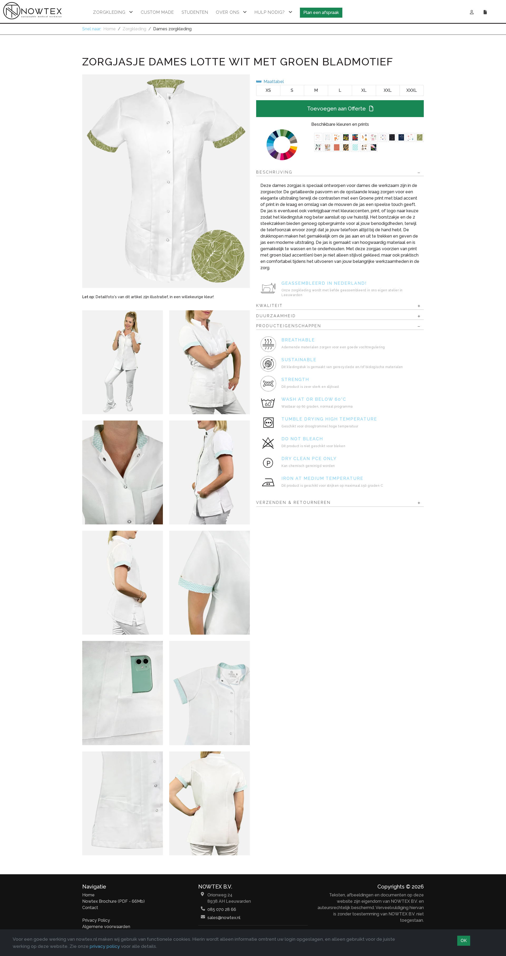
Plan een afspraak (321, 12)
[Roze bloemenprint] (373, 147)
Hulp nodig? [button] (270, 12)
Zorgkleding (134, 28)
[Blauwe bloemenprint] (401, 137)
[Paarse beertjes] (383, 137)
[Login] (472, 12)
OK (464, 940)
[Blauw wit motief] (355, 147)
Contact (90, 907)
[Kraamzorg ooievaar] (318, 137)
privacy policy (105, 946)
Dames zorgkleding (172, 28)
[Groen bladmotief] (420, 137)
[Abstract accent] (392, 137)
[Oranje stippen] (337, 147)
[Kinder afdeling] (355, 137)
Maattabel (274, 81)
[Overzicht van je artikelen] (485, 12)
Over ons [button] (227, 12)
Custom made (157, 12)
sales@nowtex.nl (223, 917)
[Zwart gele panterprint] (346, 147)
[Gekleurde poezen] (364, 137)
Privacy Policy (96, 920)
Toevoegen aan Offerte (337, 108)
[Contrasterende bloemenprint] (318, 147)
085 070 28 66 (221, 909)
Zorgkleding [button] (109, 12)
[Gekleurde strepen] (346, 137)
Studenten (195, 12)
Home (109, 28)
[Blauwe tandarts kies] (327, 137)
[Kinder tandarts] (373, 137)
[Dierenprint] (337, 137)
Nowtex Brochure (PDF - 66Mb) (113, 901)
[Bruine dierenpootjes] (364, 147)
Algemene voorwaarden (106, 926)
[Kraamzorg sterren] (410, 137)
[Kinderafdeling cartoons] (327, 147)
